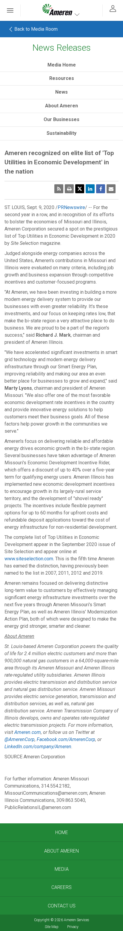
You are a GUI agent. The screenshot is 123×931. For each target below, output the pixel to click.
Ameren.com (27, 732)
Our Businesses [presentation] (61, 119)
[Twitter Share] (79, 188)
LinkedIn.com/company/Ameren (37, 746)
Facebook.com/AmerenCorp (66, 739)
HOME (61, 832)
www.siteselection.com (28, 559)
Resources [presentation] (61, 78)
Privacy (73, 927)
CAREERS (61, 887)
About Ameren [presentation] (61, 106)
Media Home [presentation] (61, 65)
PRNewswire (71, 207)
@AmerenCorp (19, 739)
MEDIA (62, 869)
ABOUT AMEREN (61, 851)
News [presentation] (61, 92)
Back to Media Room (35, 29)
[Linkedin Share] (90, 188)
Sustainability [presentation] (61, 133)
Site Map (52, 927)
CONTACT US (62, 906)
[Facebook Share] (100, 188)
